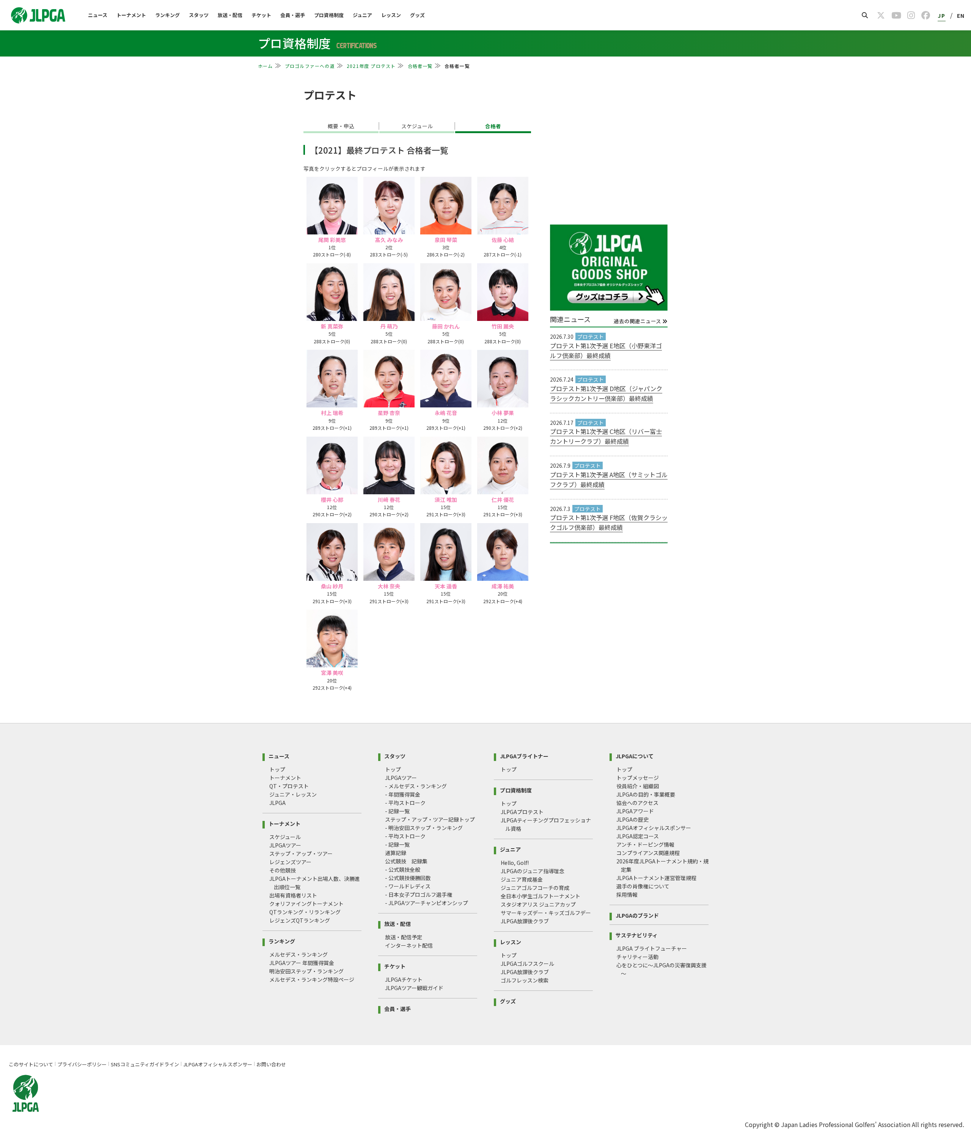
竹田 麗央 (503, 326)
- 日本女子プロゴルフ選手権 (418, 894)
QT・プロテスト (289, 786)
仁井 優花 (503, 499)
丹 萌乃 (389, 326)
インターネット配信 (409, 945)
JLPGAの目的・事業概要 (645, 794)
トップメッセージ (637, 777)
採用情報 (627, 894)
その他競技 (282, 870)
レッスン (391, 15)
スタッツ (199, 15)
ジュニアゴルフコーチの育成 (535, 887)
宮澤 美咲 (332, 672)
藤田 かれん (446, 326)
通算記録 (395, 853)
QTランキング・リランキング (305, 912)
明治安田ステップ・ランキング (306, 971)
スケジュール (285, 837)
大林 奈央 (389, 586)
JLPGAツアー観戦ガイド (414, 988)
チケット (261, 15)
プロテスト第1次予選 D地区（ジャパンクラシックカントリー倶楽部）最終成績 (606, 393)
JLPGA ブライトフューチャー (651, 948)
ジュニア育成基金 (522, 879)
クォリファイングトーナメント (306, 903)
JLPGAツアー (285, 845)
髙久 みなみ (389, 240)
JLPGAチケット (404, 979)
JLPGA (277, 802)
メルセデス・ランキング (298, 954)
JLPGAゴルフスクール (527, 963)
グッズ (417, 15)
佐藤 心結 (503, 240)
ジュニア (362, 15)
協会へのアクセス (637, 802)
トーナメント (131, 15)
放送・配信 (230, 15)
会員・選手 (292, 15)
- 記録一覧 (397, 811)
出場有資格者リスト (293, 895)
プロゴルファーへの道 (310, 66)
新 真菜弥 (332, 326)
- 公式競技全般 (402, 869)
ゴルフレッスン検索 (524, 980)
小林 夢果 (503, 413)
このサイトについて (31, 1064)
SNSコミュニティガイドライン (145, 1064)
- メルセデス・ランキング (416, 786)
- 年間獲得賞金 (402, 794)
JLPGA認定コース (637, 836)
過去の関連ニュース (638, 321)
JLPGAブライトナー (524, 755)
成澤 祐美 (503, 586)
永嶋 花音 (446, 413)
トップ (277, 769)
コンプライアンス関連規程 (648, 853)
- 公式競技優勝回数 (408, 878)
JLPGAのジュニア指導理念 (532, 871)
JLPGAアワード (635, 811)
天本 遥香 (446, 586)
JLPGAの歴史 (632, 819)
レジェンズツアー (290, 862)
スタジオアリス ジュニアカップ (538, 904)
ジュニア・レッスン (293, 794)
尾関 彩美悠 (332, 240)
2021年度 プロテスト (371, 66)
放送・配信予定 (403, 937)
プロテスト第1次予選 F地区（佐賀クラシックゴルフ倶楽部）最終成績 (609, 522)
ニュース (97, 15)
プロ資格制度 (329, 15)
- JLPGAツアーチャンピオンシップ (426, 903)
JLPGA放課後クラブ (525, 921)
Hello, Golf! (515, 862)
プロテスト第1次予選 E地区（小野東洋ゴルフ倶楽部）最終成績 (606, 350)
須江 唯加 (446, 499)
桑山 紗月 (332, 586)
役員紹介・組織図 (637, 786)
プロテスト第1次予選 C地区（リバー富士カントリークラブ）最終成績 (606, 436)
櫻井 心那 (332, 499)
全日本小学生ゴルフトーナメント (540, 896)
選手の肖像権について (642, 886)
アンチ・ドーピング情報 (645, 844)
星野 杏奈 (389, 413)
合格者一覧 (420, 66)
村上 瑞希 (332, 413)
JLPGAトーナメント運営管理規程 (656, 878)
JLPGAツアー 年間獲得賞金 (301, 963)
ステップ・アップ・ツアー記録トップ (430, 819)
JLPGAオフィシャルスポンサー (653, 828)
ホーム (265, 66)
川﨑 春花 (389, 499)
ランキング (167, 15)
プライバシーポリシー (82, 1064)
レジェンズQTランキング (299, 920)
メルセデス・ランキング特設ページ (311, 979)
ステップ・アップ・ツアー (301, 853)
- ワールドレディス (408, 886)
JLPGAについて (635, 755)
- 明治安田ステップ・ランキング (424, 828)
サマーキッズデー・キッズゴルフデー (546, 912)
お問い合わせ (271, 1064)
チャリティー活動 (637, 957)
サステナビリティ (637, 934)
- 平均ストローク (405, 802)
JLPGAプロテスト (522, 812)
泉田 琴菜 (446, 240)
